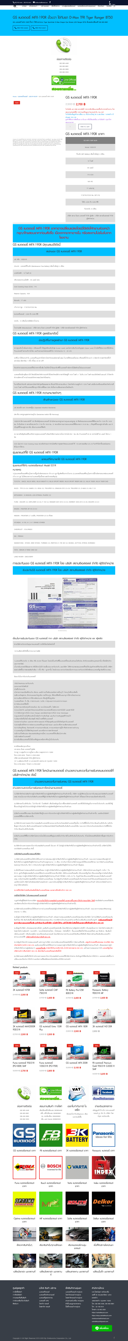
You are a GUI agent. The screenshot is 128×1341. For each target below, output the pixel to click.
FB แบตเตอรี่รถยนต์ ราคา (51, 1150)
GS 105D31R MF (24, 140)
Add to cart (85, 126)
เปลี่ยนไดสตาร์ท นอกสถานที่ (51, 1273)
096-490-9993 (64, 69)
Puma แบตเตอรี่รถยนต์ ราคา (24, 1184)
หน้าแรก (24, 6)
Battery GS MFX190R (17, 140)
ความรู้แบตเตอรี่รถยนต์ (68, 6)
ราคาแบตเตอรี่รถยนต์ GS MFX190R (36, 144)
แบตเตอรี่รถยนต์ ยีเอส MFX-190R (38, 145)
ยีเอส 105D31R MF (26, 143)
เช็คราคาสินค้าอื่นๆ (24, 1245)
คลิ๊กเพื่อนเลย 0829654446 (53, 1110)
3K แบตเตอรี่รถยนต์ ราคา (77, 1150)
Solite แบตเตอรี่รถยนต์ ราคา (77, 1220)
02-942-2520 (101, 1309)
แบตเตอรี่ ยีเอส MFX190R (27, 145)
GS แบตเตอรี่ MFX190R (44, 141)
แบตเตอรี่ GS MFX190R (56, 144)
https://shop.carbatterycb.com (102, 1315)
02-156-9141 (100, 1306)
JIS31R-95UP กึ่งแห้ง (41, 139)
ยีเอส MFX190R (39, 143)
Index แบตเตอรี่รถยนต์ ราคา (103, 1184)
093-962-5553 (64, 72)
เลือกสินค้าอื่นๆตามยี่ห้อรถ (51, 1245)
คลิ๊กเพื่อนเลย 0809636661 (52, 1113)
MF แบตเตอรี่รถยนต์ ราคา (51, 1218)
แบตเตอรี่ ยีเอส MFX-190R (17, 145)
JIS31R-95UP (33, 96)
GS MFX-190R (21, 141)
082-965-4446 (22, 28)
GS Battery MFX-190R (32, 140)
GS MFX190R (27, 141)
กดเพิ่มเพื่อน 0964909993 (52, 1116)
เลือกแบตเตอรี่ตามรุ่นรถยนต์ (77, 1246)
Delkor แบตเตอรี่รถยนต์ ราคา (103, 1220)
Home (14, 96)
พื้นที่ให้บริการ (55, 6)
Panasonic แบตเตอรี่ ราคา (103, 1150)
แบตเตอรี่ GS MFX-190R (47, 144)
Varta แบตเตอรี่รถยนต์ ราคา (77, 1184)
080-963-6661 (40, 28)
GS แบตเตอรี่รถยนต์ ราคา (24, 1150)
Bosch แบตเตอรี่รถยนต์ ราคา (51, 1184)
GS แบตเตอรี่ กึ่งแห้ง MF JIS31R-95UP (24, 139)
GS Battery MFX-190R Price (42, 140)
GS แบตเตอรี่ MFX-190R (34, 141)
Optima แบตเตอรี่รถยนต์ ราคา (24, 1220)
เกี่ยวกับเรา (101, 6)
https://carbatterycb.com (100, 1312)
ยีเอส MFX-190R (33, 143)
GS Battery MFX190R (52, 140)
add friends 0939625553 (53, 1119)
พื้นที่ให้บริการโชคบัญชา (103, 1245)
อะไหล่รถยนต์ (33, 6)
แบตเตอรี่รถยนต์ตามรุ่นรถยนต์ (86, 6)
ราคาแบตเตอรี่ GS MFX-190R (47, 143)
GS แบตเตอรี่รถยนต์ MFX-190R (54, 141)
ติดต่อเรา (109, 6)
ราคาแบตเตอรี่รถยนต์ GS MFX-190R (23, 144)
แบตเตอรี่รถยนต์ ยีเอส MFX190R (50, 145)
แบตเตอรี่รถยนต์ (22, 96)
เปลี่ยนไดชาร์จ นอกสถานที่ (24, 1271)
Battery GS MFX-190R (58, 139)
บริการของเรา (45, 6)
